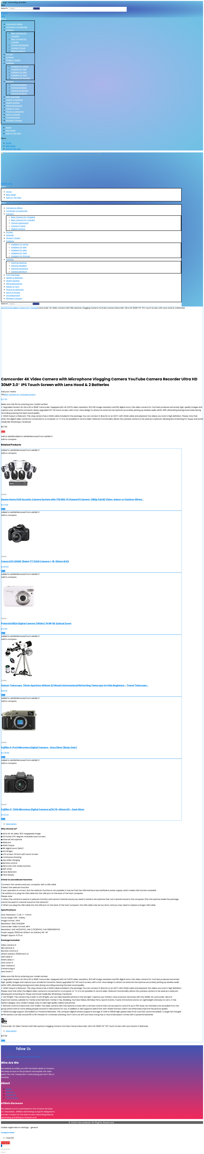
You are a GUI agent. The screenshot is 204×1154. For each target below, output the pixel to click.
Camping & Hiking (14, 24)
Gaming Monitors (19, 93)
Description (11, 824)
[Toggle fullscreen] (4, 1149)
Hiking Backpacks (14, 105)
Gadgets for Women (20, 78)
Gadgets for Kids (18, 69)
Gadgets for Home (19, 66)
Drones (9, 54)
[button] (18, 19)
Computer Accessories (16, 27)
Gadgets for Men (19, 72)
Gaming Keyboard (19, 90)
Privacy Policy (12, 1098)
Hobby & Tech (12, 108)
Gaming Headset (19, 87)
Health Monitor (13, 103)
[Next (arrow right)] (4, 1152)
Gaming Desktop (19, 84)
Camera (10, 30)
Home (8, 127)
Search (4, 8)
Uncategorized (13, 117)
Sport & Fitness (13, 114)
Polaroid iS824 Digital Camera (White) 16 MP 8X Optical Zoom (36, 623)
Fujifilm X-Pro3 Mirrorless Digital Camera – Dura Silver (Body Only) (39, 747)
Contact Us (11, 1095)
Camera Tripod (18, 48)
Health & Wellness (14, 100)
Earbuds (10, 57)
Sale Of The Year (13, 133)
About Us (10, 1092)
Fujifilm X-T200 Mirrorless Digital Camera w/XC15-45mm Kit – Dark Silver (42, 809)
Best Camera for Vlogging (23, 217)
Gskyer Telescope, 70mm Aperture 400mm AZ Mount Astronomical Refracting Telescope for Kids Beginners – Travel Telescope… (74, 685)
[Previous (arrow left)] (2, 1152)
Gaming (9, 81)
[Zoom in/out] (2, 1149)
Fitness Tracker (13, 60)
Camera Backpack (20, 45)
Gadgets (10, 63)
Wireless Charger (14, 120)
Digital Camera (18, 51)
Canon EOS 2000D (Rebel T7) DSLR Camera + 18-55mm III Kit (35, 561)
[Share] (7, 1149)
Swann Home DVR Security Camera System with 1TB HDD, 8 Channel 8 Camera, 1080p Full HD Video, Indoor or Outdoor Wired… (72, 499)
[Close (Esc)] (9, 1149)
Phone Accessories (15, 111)
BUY (3, 432)
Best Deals (10, 130)
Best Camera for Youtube (23, 220)
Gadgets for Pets (19, 75)
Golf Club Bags (13, 97)
